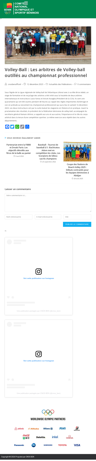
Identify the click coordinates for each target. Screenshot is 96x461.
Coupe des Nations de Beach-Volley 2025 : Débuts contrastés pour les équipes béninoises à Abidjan (77, 170)
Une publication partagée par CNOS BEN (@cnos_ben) (38, 311)
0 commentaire (84, 84)
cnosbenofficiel (14, 84)
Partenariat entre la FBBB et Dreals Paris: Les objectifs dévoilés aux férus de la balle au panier (18, 148)
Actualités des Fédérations (60, 84)
